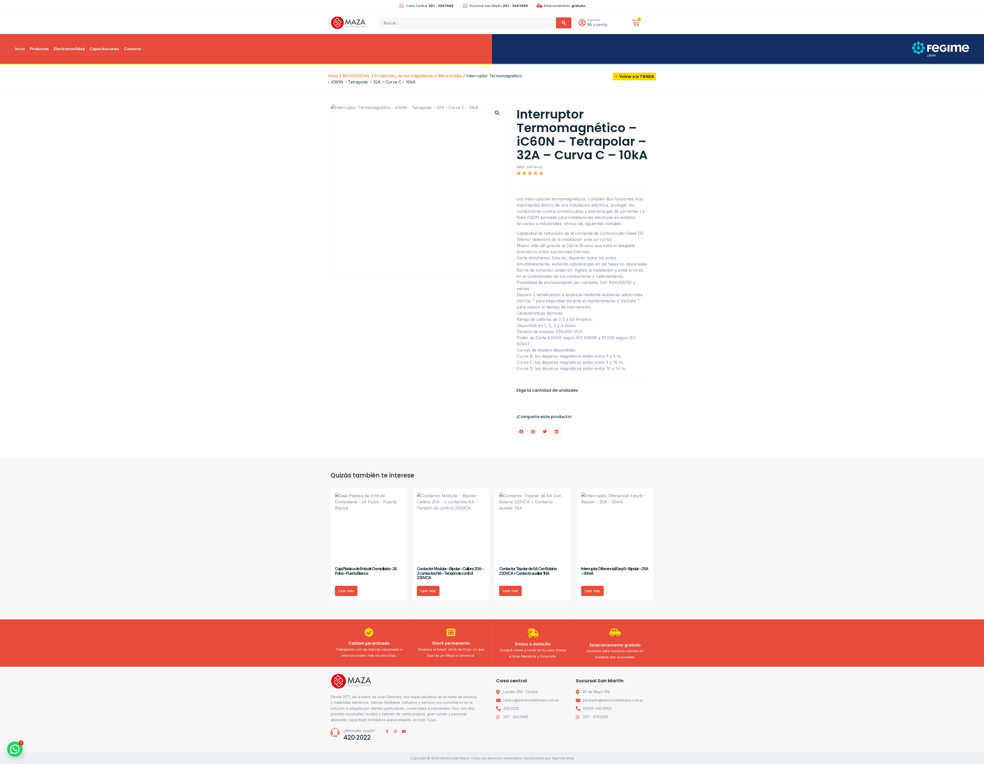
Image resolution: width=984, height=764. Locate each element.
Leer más (346, 591)
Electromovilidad (69, 49)
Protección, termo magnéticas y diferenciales (418, 75)
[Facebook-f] (387, 731)
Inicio (20, 49)
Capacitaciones (104, 49)
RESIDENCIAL (356, 75)
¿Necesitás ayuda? (359, 730)
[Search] (563, 22)
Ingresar (594, 20)
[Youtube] (403, 731)
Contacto (132, 49)
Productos (39, 49)
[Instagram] (395, 731)
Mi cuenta (597, 24)
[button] (497, 113)
